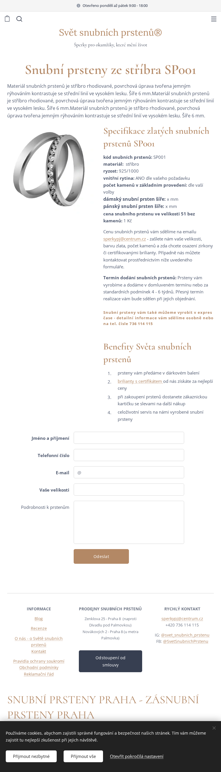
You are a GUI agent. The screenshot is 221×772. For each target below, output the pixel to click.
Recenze (39, 628)
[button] (18, 19)
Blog (39, 618)
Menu (214, 18)
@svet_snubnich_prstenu (185, 635)
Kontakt (38, 651)
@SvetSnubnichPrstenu (185, 641)
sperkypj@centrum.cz (124, 239)
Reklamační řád (39, 674)
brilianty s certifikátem (140, 381)
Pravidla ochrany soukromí (38, 661)
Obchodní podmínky (38, 667)
